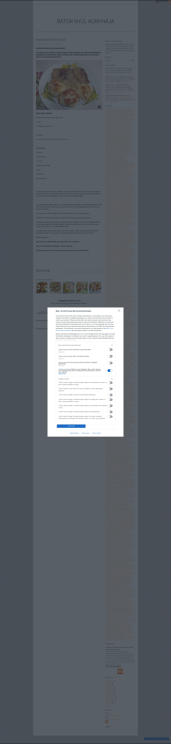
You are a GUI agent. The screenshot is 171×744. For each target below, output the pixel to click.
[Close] (120, 311)
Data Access (85, 433)
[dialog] (85, 372)
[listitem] (85, 345)
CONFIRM (71, 426)
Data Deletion (74, 433)
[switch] (110, 349)
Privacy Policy (96, 433)
